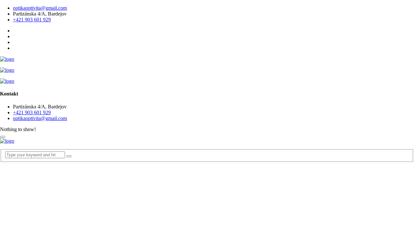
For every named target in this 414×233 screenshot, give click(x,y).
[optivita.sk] (7, 59)
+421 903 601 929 (32, 19)
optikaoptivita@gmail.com (40, 8)
